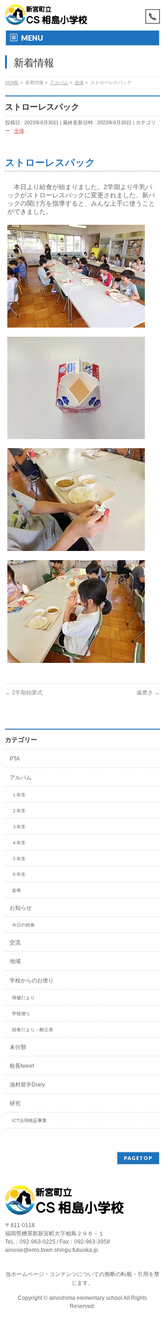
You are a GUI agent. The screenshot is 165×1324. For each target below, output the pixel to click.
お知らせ (21, 908)
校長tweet (22, 1066)
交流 (15, 942)
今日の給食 (23, 924)
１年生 (19, 794)
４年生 (19, 842)
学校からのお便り (32, 980)
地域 (15, 961)
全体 (19, 130)
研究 (15, 1103)
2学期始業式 (24, 692)
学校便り (21, 1013)
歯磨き (148, 692)
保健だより (23, 997)
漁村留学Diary (27, 1084)
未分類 (18, 1047)
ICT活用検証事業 (29, 1120)
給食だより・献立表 (32, 1029)
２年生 (19, 810)
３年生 (19, 826)
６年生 (19, 874)
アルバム (21, 777)
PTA (15, 759)
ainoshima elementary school (86, 1298)
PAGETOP (138, 1158)
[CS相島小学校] (46, 15)
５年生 (19, 858)
